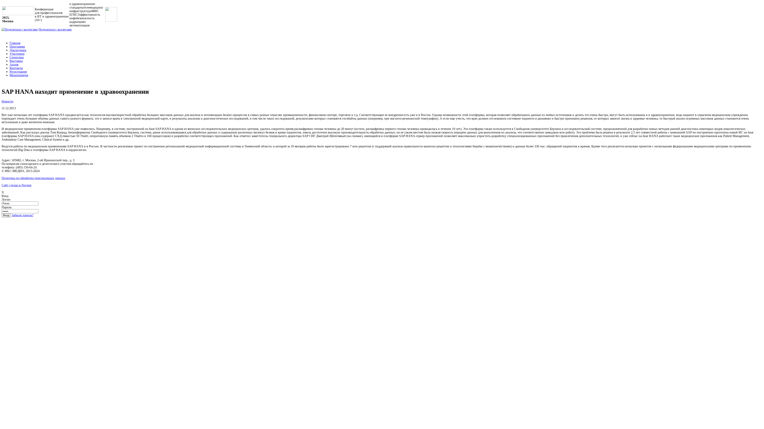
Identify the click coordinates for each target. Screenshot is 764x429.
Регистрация (18, 71)
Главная (15, 43)
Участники (17, 53)
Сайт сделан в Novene (16, 185)
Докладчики (18, 50)
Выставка (16, 61)
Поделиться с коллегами (55, 29)
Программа (17, 46)
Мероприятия (19, 75)
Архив (14, 64)
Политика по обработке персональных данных (33, 178)
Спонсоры (17, 57)
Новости (7, 101)
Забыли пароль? (22, 215)
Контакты (16, 68)
